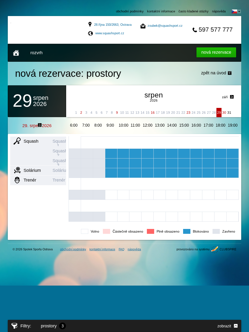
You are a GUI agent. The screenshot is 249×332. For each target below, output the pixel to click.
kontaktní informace (161, 11)
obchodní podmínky (130, 11)
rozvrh (36, 52)
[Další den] (40, 125)
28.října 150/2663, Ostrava (113, 24)
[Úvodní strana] (16, 53)
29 (219, 112)
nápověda (219, 11)
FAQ (121, 249)
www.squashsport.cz (109, 33)
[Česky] (236, 11)
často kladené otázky (193, 11)
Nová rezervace (216, 52)
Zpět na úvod (213, 72)
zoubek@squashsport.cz (165, 25)
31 (229, 112)
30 (224, 112)
